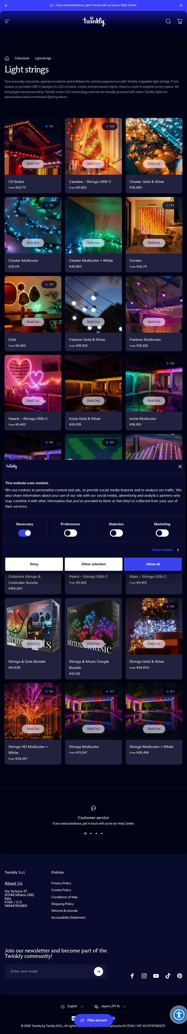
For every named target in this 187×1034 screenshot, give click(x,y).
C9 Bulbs (16, 182)
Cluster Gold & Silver (147, 182)
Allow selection (93, 564)
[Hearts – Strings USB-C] (33, 383)
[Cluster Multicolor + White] (93, 225)
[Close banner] (180, 466)
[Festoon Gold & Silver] (93, 304)
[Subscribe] (98, 971)
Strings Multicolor (84, 747)
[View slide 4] (101, 833)
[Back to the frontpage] (7, 58)
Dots (12, 340)
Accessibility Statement (68, 917)
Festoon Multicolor (145, 340)
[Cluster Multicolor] (33, 225)
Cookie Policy (61, 890)
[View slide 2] (91, 833)
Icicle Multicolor (143, 419)
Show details (162, 550)
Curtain (136, 261)
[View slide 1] (85, 833)
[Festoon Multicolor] (154, 304)
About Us (13, 883)
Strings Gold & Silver (147, 662)
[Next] (181, 5)
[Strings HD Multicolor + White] (33, 711)
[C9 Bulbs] (33, 146)
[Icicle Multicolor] (154, 383)
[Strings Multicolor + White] (154, 711)
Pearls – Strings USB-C (88, 577)
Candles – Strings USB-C (90, 182)
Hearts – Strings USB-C (28, 419)
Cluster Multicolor (23, 261)
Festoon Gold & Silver (87, 340)
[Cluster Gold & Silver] (154, 146)
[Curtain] (154, 225)
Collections (22, 58)
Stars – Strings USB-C (148, 577)
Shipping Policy (62, 904)
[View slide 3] (96, 833)
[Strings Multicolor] (93, 711)
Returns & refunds (64, 910)
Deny (34, 564)
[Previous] (6, 5)
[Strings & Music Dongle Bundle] (93, 626)
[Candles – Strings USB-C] (93, 146)
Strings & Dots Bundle (26, 662)
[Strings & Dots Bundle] (33, 626)
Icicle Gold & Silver (85, 419)
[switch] (70, 533)
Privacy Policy (61, 883)
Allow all (153, 564)
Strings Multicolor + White (151, 747)
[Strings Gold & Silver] (154, 626)
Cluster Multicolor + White (91, 261)
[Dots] (33, 304)
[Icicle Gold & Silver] (93, 383)
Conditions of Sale (64, 897)
